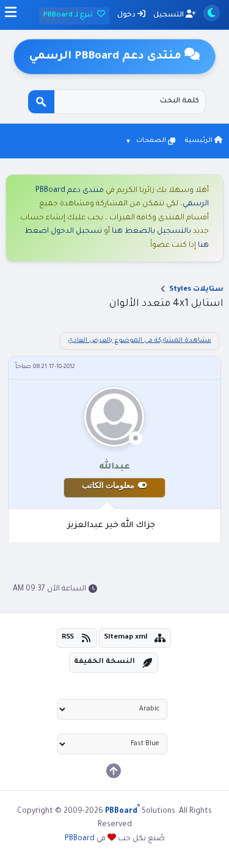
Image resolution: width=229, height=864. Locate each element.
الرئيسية (199, 140)
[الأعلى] (113, 770)
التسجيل (169, 15)
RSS (68, 638)
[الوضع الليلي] (211, 13)
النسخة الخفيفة (104, 662)
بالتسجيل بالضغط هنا (151, 231)
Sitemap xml (126, 638)
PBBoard (80, 839)
